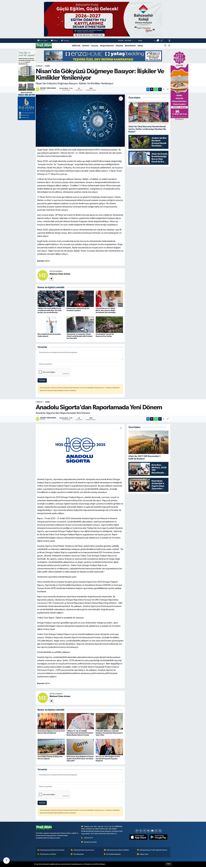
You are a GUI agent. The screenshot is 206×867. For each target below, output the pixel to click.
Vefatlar (85, 46)
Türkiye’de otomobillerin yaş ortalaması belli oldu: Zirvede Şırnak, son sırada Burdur (49, 310)
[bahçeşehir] (103, 19)
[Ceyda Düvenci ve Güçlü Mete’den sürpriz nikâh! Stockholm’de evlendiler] (109, 299)
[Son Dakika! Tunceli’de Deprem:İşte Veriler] (109, 324)
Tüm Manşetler (78, 854)
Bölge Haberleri (107, 46)
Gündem (119, 46)
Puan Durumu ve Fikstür (48, 854)
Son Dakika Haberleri (113, 854)
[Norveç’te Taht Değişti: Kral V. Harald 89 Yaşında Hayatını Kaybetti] (109, 747)
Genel (47, 66)
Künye (140, 46)
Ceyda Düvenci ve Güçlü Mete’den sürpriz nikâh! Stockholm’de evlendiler (106, 310)
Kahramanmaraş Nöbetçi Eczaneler (52, 850)
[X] (140, 831)
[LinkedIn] (148, 831)
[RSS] (160, 831)
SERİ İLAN (76, 46)
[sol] (26, 85)
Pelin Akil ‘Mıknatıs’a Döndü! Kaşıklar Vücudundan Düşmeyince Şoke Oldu (109, 733)
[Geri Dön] (6, 860)
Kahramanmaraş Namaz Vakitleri (118, 850)
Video (55, 40)
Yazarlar (66, 40)
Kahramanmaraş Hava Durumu (84, 850)
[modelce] (103, 56)
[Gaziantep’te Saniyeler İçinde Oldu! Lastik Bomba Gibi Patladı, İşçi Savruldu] (80, 324)
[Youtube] (152, 831)
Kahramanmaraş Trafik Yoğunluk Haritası (153, 850)
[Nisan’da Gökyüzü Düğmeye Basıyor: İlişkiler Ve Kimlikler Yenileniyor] (80, 121)
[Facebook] (137, 831)
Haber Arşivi (144, 854)
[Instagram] (144, 831)
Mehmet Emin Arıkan (60, 274)
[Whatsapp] (156, 831)
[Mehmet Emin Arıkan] (43, 275)
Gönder (42, 380)
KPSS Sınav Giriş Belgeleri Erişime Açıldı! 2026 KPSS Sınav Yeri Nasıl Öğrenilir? (80, 758)
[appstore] (138, 837)
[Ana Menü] (169, 45)
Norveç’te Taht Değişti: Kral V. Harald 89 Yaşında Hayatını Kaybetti (108, 758)
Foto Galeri (43, 40)
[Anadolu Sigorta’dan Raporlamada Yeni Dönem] (80, 450)
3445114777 (88, 838)
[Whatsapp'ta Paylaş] (156, 89)
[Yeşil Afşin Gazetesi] (44, 45)
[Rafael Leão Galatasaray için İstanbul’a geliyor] (80, 299)
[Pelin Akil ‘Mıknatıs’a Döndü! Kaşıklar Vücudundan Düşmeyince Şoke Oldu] (109, 721)
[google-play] (158, 837)
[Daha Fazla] (160, 89)
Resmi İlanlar (130, 46)
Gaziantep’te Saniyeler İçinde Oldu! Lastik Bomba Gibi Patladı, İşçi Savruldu (79, 336)
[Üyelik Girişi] (168, 40)
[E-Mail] (51, 279)
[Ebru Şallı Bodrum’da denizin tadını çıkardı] (51, 324)
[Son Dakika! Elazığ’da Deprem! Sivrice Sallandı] (51, 747)
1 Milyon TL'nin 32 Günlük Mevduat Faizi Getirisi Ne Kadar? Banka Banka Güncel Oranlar (80, 733)
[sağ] (179, 85)
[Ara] (165, 45)
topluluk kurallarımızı (57, 387)
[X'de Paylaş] (151, 89)
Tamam (168, 864)
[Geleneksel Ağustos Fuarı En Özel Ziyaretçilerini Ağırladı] (51, 721)
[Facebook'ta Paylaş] (147, 89)
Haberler (39, 66)
